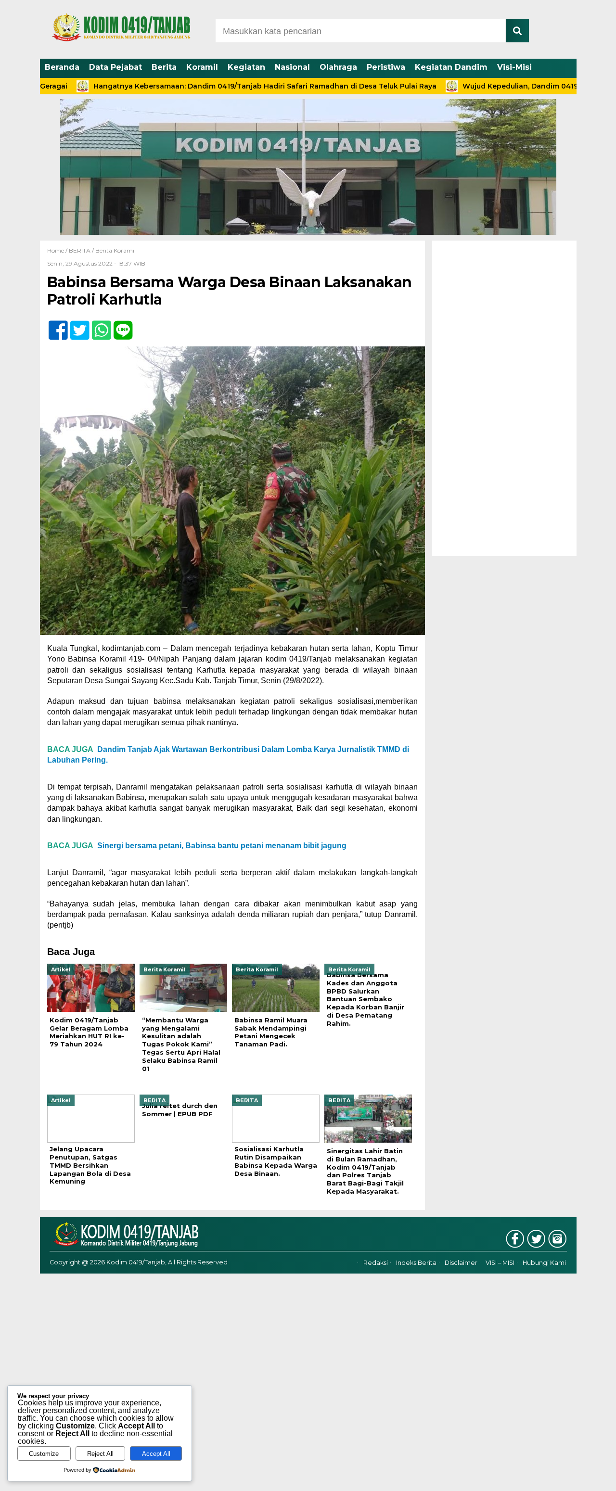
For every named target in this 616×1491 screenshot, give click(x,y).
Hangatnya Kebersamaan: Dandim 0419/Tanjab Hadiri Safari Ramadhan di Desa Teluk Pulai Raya (218, 86)
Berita (164, 67)
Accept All (156, 1453)
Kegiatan (246, 67)
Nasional (292, 67)
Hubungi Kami (544, 1262)
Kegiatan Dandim (451, 67)
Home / (58, 250)
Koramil (202, 67)
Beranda (62, 67)
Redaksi (375, 1262)
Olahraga (338, 67)
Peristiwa (386, 67)
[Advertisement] (504, 398)
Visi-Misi (514, 67)
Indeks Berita (416, 1262)
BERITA (79, 250)
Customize (44, 1453)
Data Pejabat (115, 67)
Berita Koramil (115, 250)
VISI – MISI (500, 1262)
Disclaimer (461, 1262)
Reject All (100, 1453)
